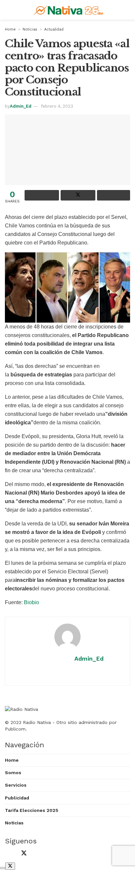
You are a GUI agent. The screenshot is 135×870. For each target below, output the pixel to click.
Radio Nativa (37, 722)
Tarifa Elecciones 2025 (31, 810)
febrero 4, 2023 (57, 106)
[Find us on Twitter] (22, 854)
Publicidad (17, 797)
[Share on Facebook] (42, 195)
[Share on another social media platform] (113, 195)
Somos (13, 772)
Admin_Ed (20, 106)
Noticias (30, 29)
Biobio (31, 602)
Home (10, 29)
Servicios (16, 785)
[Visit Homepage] (69, 10)
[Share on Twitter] (78, 195)
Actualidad (54, 29)
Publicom (15, 729)
